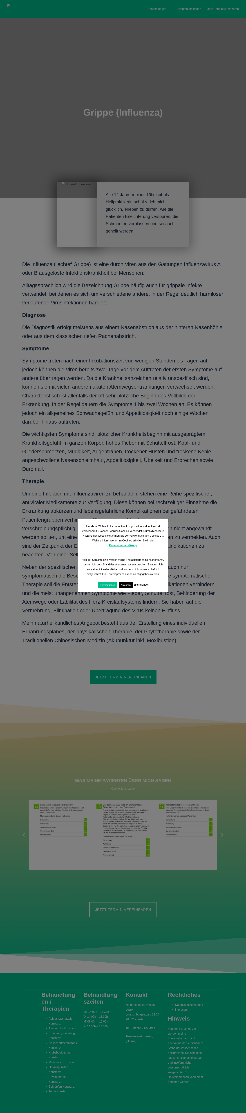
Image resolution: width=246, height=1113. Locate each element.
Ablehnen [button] (126, 584)
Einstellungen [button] (141, 584)
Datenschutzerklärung (123, 545)
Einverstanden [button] (107, 584)
